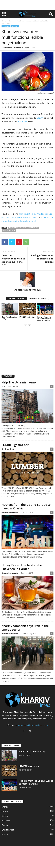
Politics (5, 834)
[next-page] (29, 325)
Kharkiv (11, 21)
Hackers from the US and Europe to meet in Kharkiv (44, 319)
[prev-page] (25, 325)
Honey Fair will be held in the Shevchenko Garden (22, 567)
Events (5, 825)
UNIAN (40, 118)
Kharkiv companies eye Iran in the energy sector (25, 628)
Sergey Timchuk (9, 231)
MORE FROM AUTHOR (37, 298)
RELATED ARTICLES (16, 298)
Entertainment (8, 830)
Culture (5, 816)
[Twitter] (12, 242)
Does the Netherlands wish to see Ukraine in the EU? (13, 260)
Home (4, 21)
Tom (3, 386)
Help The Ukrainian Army (9, 318)
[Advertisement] (27, 5)
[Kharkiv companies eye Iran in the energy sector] (27, 653)
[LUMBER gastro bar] (27, 309)
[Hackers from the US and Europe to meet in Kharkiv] (45, 309)
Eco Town (22, 121)
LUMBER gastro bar (27, 317)
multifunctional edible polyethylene (23, 228)
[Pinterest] (19, 242)
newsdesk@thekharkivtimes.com (33, 725)
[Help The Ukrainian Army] (10, 309)
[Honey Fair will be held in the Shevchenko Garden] (27, 593)
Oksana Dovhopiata (10, 512)
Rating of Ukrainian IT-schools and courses (42, 258)
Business (6, 820)
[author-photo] (27, 279)
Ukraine (15, 26)
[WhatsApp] (26, 242)
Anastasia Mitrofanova (13, 47)
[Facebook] (5, 242)
